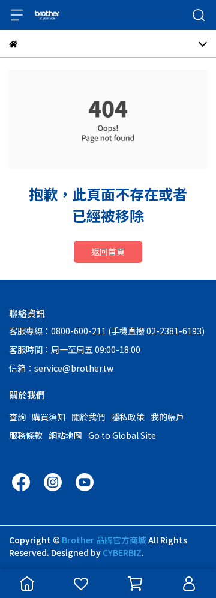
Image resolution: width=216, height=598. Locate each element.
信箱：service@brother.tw (61, 368)
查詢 (17, 417)
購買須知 (48, 417)
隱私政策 (128, 417)
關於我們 (88, 417)
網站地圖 (65, 435)
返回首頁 (108, 252)
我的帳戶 (167, 417)
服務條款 (26, 435)
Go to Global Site (122, 435)
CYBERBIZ (122, 552)
